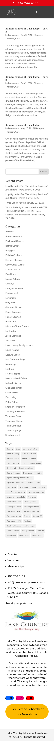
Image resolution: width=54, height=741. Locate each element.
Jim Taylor (10, 340)
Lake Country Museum (16, 492)
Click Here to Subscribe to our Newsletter (27, 711)
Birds (18, 449)
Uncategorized (12, 435)
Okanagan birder (13, 387)
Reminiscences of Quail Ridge (22, 124)
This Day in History (15, 411)
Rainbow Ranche (14, 526)
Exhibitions (10, 297)
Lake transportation (36, 492)
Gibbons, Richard (13, 307)
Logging (10, 497)
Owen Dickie (11, 392)
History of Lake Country (17, 326)
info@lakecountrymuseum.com (26, 582)
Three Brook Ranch (15, 202)
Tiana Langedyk (13, 425)
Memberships (16, 566)
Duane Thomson (13, 473)
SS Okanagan (29, 526)
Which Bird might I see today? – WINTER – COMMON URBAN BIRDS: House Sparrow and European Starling (26, 211)
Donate (12, 554)
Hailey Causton (13, 316)
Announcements (13, 236)
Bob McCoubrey (13, 255)
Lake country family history (19, 345)
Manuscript (10, 364)
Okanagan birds (30, 502)
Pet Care (27, 521)
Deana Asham (12, 279)
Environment (11, 293)
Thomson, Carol (12, 38)
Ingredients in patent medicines (19, 478)
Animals (9, 231)
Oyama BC (37, 516)
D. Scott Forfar (12, 269)
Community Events (14, 264)
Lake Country (24, 487)
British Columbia (29, 458)
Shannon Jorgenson (15, 406)
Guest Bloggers (13, 312)
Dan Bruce (10, 274)
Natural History (13, 383)
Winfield (40, 530)
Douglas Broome (14, 288)
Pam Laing (10, 397)
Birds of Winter (13, 458)
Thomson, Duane (13, 421)
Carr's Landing (13, 463)
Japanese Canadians (15, 482)
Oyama (27, 516)
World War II (37, 535)
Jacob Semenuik (13, 335)
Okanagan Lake (13, 511)
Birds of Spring (13, 454)
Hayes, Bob (11, 321)
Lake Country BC (39, 487)
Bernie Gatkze (12, 245)
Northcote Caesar (14, 502)
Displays (9, 283)
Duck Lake (27, 473)
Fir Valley (38, 473)
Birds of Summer (29, 454)
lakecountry (13, 35)
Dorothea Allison (26, 468)
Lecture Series (12, 354)
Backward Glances (14, 241)
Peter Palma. (11, 402)
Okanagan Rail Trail (31, 511)
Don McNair (11, 468)
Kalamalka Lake (33, 482)
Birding (10, 449)
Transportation (28, 530)
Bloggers (38, 35)
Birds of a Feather (30, 449)
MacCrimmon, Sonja (15, 359)
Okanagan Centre (14, 506)
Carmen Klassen (13, 260)
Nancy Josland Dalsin (16, 378)
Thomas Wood (13, 530)
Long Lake (21, 497)
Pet (19, 521)
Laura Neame (12, 349)
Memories (32, 497)
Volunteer (14, 560)
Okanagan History (31, 506)
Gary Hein (10, 302)
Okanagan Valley (14, 516)
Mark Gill (9, 368)
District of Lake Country (31, 463)
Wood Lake (11, 535)
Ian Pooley (10, 331)
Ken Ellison (11, 487)
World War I (24, 535)
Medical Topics (12, 373)
